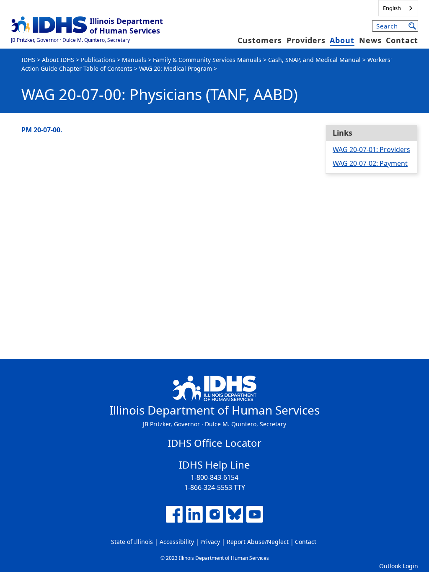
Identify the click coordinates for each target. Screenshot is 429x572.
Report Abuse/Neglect (258, 542)
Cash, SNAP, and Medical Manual (314, 60)
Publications (98, 60)
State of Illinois (132, 542)
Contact (402, 40)
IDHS (28, 60)
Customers (260, 40)
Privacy (210, 542)
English (392, 8)
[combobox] (398, 8)
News (370, 40)
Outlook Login (398, 566)
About (342, 40)
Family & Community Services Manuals (207, 60)
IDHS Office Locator (214, 443)
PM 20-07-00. (41, 129)
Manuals (134, 60)
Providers (306, 40)
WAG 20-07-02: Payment (370, 163)
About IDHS (58, 60)
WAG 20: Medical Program (175, 68)
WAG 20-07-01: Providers (371, 149)
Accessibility (177, 542)
